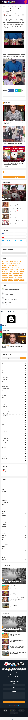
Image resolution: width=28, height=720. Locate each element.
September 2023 (14, 442)
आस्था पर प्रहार (16, 271)
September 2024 (14, 415)
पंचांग (21, 275)
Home (4, 6)
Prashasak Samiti (8, 311)
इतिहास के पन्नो (22, 271)
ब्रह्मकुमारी (11, 277)
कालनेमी (10, 273)
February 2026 (14, 377)
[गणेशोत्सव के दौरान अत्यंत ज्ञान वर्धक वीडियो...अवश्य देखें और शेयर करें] (5, 593)
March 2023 (14, 456)
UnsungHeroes (5, 271)
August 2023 (14, 444)
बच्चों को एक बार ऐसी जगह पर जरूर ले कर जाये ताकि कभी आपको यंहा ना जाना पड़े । (18, 605)
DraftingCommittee (16, 263)
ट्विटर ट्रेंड (10, 275)
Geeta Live (11, 265)
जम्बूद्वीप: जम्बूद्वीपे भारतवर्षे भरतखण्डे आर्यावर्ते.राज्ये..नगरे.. (15, 586)
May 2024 (14, 424)
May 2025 (14, 397)
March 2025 (14, 402)
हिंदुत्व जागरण (16, 279)
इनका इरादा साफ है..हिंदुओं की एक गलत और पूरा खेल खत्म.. (13, 143)
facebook (8, 233)
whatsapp (21, 237)
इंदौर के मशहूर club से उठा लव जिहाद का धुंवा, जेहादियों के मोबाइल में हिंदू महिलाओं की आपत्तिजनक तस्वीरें (17, 204)
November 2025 (14, 383)
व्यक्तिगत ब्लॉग (20, 277)
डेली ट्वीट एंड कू (16, 275)
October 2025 (14, 386)
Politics (16, 269)
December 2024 (14, 408)
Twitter (16, 90)
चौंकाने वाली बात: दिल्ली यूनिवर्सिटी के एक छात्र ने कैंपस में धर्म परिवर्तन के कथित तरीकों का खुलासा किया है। (13, 164)
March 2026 (14, 374)
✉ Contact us (21, 710)
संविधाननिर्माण (10, 279)
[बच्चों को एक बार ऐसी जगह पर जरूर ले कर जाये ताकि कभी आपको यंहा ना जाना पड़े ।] (5, 605)
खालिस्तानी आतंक (15, 273)
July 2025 (14, 393)
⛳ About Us (12, 710)
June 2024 (14, 422)
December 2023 (14, 435)
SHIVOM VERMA (18, 252)
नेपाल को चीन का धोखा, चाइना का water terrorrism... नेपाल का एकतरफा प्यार (14, 123)
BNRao (21, 261)
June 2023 (14, 449)
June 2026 (14, 368)
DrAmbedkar (4, 265)
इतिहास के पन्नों (4, 273)
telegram (8, 240)
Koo (7, 243)
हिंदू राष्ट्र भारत (22, 279)
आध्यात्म (11, 271)
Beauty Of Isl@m (5, 261)
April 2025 (14, 399)
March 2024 (14, 429)
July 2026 (14, 365)
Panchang (12, 269)
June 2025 (14, 395)
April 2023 (14, 454)
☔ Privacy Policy (14, 713)
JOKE (12, 267)
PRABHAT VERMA (6, 252)
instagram (21, 233)
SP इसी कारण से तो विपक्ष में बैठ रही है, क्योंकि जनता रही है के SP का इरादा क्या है (17, 221)
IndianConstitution (5, 267)
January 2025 (14, 406)
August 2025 (14, 390)
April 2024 (14, 426)
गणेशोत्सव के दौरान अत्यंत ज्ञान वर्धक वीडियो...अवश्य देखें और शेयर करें (17, 592)
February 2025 (14, 404)
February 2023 (14, 458)
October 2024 (14, 413)
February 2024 (14, 431)
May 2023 (14, 451)
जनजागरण (21, 273)
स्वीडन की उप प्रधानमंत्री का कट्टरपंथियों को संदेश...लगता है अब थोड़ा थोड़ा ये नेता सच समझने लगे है (18, 598)
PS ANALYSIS (22, 269)
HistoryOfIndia (17, 265)
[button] (25, 2)
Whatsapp (19, 90)
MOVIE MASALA (17, 267)
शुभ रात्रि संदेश (4, 279)
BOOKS (3, 263)
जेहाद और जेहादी (4, 275)
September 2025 (14, 388)
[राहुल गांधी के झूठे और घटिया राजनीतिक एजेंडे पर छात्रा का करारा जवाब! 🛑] (5, 210)
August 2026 (14, 363)
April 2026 (14, 372)
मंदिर (15, 277)
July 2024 (14, 420)
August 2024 (14, 417)
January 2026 (14, 379)
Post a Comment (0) (14, 177)
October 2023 (14, 440)
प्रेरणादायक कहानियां (5, 277)
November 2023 (14, 438)
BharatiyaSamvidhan (14, 261)
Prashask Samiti (10, 469)
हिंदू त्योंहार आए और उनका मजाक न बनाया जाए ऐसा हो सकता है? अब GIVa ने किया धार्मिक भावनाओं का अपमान (18, 216)
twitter (21, 240)
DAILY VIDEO (9, 263)
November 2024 (14, 411)
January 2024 (14, 433)
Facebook (12, 90)
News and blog (5, 269)
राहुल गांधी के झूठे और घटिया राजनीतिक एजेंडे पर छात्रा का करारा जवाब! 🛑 (17, 209)
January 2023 (14, 460)
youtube (8, 237)
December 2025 (14, 381)
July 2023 (14, 447)
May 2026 (14, 370)
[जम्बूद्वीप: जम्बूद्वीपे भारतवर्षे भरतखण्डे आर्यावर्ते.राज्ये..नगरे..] (5, 587)
